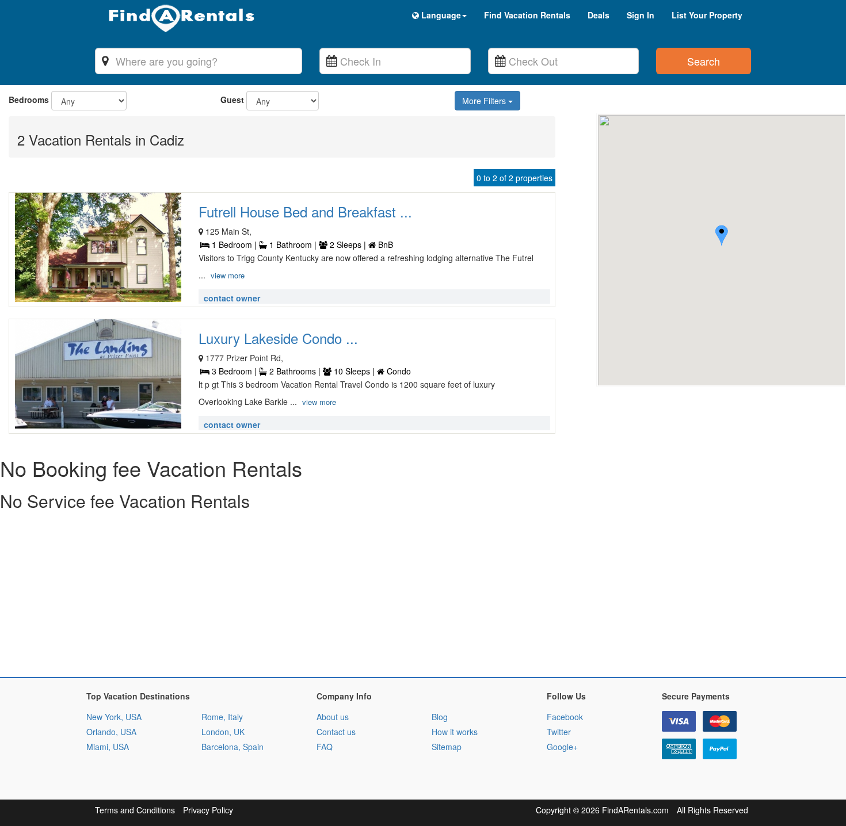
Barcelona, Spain (232, 746)
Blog (440, 716)
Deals (598, 15)
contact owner (232, 298)
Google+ (562, 746)
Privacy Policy (208, 810)
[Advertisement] (345, 596)
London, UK (223, 731)
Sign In (640, 15)
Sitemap (447, 746)
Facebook (565, 716)
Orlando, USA (111, 731)
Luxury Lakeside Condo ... (278, 338)
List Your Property (707, 15)
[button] (721, 236)
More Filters (485, 100)
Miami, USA (107, 746)
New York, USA (114, 716)
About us (333, 716)
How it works (455, 731)
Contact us (336, 731)
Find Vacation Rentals (527, 15)
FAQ (325, 746)
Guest (232, 99)
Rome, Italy (222, 716)
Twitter (559, 731)
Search (703, 60)
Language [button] (440, 15)
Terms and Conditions (135, 810)
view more (228, 275)
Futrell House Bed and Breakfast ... (305, 211)
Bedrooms (29, 99)
